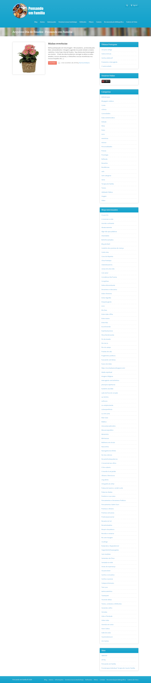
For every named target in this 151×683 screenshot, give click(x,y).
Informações (51, 22)
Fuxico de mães (106, 364)
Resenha (104, 163)
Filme (103, 126)
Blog (35, 22)
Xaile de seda (106, 633)
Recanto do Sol (106, 521)
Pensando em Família (108, 664)
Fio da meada (106, 339)
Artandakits (105, 236)
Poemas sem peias (107, 513)
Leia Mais (52, 63)
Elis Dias (104, 310)
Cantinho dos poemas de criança (112, 248)
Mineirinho (105, 434)
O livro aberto (106, 467)
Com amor (104, 273)
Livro (103, 134)
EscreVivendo (106, 327)
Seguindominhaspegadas (110, 550)
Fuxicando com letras (108, 360)
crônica (103, 109)
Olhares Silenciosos (108, 475)
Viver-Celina (105, 629)
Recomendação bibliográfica (114, 22)
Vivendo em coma (107, 624)
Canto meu (105, 252)
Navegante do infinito (108, 451)
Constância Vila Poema (109, 277)
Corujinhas (105, 281)
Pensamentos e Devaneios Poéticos (113, 500)
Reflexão (104, 159)
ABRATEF (104, 656)
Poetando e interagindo (109, 62)
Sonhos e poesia (107, 579)
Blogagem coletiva (107, 101)
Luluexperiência (106, 409)
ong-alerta (104, 480)
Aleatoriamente (106, 227)
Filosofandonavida (107, 335)
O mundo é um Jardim (108, 471)
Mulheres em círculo (108, 442)
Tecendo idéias (106, 600)
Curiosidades (105, 113)
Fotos (103, 130)
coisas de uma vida (107, 269)
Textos (103, 188)
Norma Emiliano (84, 63)
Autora (42, 22)
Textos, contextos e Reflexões (111, 604)
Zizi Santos (105, 641)
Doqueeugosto (106, 302)
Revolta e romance (107, 533)
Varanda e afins (106, 608)
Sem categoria (106, 176)
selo (102, 171)
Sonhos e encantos (108, 575)
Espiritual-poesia (107, 331)
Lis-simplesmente (107, 405)
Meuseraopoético (107, 430)
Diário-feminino (106, 294)
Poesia (103, 151)
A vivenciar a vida (107, 219)
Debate (103, 122)
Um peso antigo (106, 50)
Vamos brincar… (106, 54)
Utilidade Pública (107, 192)
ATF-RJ (103, 660)
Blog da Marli (105, 244)
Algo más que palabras (109, 231)
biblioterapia (105, 97)
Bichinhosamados (107, 240)
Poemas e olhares (107, 509)
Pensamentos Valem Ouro (110, 504)
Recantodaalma (106, 525)
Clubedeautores (106, 265)
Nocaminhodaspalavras (109, 459)
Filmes (91, 22)
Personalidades (106, 147)
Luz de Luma (105, 414)
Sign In (135, 5)
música (103, 142)
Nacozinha (105, 447)
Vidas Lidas (105, 620)
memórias (104, 138)
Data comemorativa (108, 118)
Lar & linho (105, 397)
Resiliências (105, 167)
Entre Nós (104, 323)
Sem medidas (106, 554)
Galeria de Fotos (131, 22)
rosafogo (104, 542)
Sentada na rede (107, 562)
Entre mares (105, 318)
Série (103, 180)
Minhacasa (105, 438)
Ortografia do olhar (107, 484)
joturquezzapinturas (108, 385)
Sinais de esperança (108, 567)
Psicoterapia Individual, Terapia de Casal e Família (118, 668)
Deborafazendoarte (108, 285)
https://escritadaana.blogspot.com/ (113, 368)
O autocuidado (106, 66)
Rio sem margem (107, 538)
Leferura (104, 401)
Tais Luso (104, 587)
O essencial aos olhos (108, 463)
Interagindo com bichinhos (110, 380)
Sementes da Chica (107, 558)
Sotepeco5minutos (107, 583)
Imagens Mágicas (107, 376)
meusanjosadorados (108, 426)
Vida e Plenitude (106, 616)
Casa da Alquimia (107, 256)
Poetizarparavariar (107, 517)
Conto (103, 105)
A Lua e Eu (104, 215)
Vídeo (103, 200)
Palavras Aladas (106, 492)
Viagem (103, 196)
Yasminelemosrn (107, 637)
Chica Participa (106, 260)
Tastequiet (105, 596)
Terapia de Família (107, 184)
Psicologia (104, 155)
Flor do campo (106, 347)
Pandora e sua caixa (108, 496)
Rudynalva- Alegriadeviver (110, 546)
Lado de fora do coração (109, 393)
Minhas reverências (57, 43)
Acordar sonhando (107, 223)
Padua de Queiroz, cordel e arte (112, 488)
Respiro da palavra (107, 529)
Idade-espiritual (106, 372)
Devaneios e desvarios (109, 289)
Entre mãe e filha (107, 314)
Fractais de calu (106, 352)
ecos (103, 306)
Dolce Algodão (106, 298)
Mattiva (103, 422)
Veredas (104, 612)
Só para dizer (106, 571)
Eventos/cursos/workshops (68, 22)
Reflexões (83, 22)
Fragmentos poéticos (108, 356)
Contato (98, 22)
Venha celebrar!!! (107, 58)
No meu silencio (106, 455)
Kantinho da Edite (107, 389)
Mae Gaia (104, 418)
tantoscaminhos (106, 591)
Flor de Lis (104, 343)
